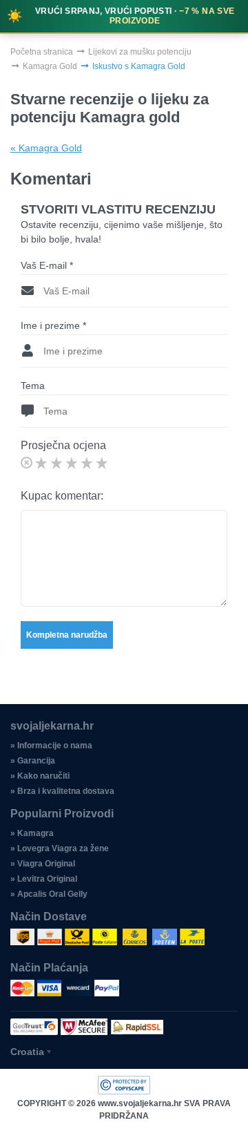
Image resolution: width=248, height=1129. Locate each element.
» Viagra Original (42, 864)
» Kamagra (32, 833)
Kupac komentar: (62, 496)
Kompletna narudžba (66, 635)
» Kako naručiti (40, 776)
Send (124, 270)
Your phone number (69, 148)
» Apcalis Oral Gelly (48, 894)
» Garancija (32, 761)
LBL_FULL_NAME (67, 207)
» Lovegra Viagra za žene (59, 848)
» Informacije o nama (51, 745)
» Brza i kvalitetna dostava (62, 791)
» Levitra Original (43, 879)
